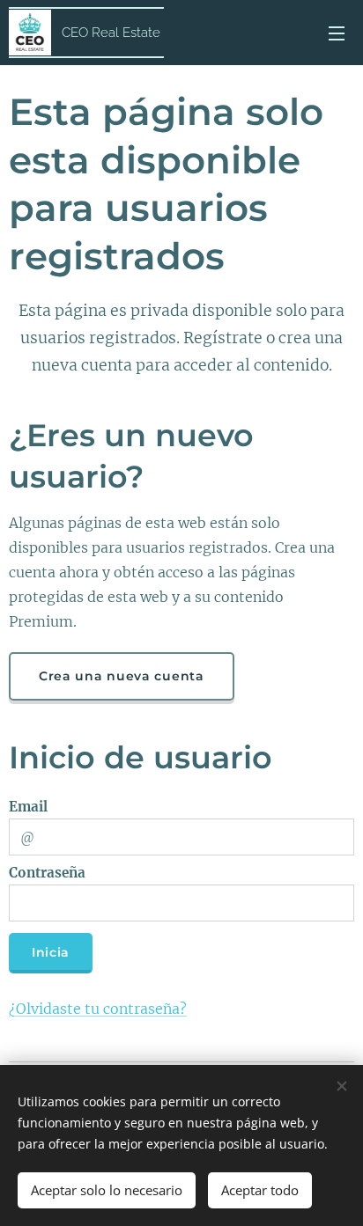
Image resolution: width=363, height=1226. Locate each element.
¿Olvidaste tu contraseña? (98, 1008)
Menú (336, 32)
